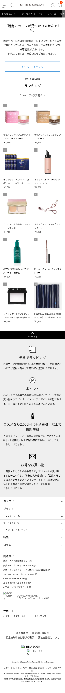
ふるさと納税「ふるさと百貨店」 (18, 582)
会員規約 (20, 633)
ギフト (41, 14)
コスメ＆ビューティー (10, 14)
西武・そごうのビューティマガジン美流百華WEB (25, 569)
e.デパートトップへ (32, 66)
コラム (7, 545)
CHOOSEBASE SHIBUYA (14, 578)
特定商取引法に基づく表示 (20, 637)
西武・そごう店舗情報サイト (16, 561)
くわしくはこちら (12, 444)
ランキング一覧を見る (31, 95)
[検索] (11, 5)
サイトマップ (40, 616)
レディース (52, 14)
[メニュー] (4, 5)
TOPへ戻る (32, 336)
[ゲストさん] (52, 5)
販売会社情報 (39, 633)
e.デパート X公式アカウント (16, 587)
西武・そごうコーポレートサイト (18, 565)
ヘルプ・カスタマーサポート (16, 616)
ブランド (8, 509)
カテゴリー (10, 501)
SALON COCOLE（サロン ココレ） (19, 574)
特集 (6, 537)
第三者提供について (48, 637)
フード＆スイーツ (28, 14)
